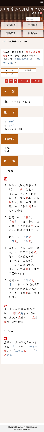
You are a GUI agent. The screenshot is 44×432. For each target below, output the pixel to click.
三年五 (20, 350)
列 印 (24, 81)
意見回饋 (37, 81)
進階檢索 (33, 25)
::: (2, 41)
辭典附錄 (33, 33)
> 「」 (15, 41)
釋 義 (9, 74)
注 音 (9, 70)
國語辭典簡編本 (22, 59)
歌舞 (17, 313)
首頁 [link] (6, 41)
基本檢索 (11, 25)
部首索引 (11, 33)
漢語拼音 (27, 70)
